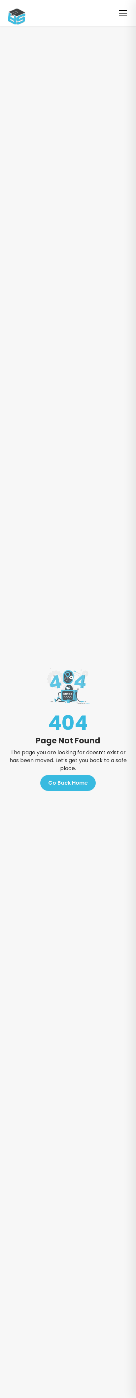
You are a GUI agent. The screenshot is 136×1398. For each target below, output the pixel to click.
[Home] (13, 13)
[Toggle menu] (123, 13)
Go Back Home (68, 783)
